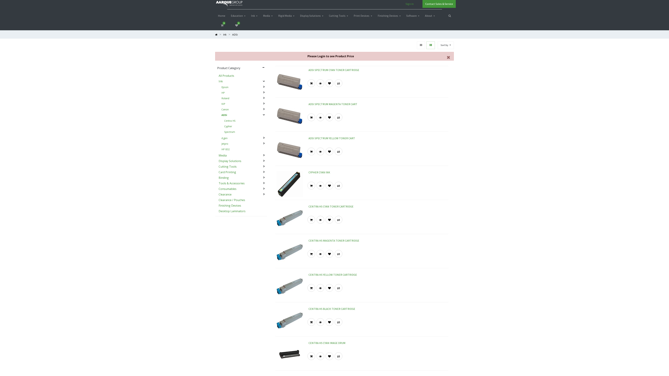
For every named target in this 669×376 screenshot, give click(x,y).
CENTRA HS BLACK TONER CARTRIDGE (332, 309)
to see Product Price (330, 56)
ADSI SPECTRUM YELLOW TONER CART (332, 138)
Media (223, 155)
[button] (446, 45)
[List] (430, 45)
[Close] (448, 57)
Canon (225, 109)
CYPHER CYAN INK (319, 172)
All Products (226, 75)
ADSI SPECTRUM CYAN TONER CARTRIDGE (334, 70)
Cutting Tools (228, 166)
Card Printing (227, 172)
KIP (223, 103)
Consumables (227, 189)
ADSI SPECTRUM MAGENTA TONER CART (333, 104)
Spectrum (229, 132)
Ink (221, 81)
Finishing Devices (230, 205)
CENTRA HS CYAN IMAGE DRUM (327, 343)
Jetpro (224, 143)
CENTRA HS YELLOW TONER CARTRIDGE (333, 274)
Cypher (228, 126)
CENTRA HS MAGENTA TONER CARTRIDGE (334, 240)
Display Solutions (230, 161)
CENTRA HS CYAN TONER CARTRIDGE (331, 206)
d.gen (224, 138)
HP (223, 92)
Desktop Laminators (232, 211)
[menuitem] (221, 16)
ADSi (224, 115)
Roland (225, 98)
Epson (224, 87)
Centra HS (230, 120)
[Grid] (421, 45)
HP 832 (225, 149)
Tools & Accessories (232, 183)
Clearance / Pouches (232, 200)
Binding (224, 177)
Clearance (225, 194)
